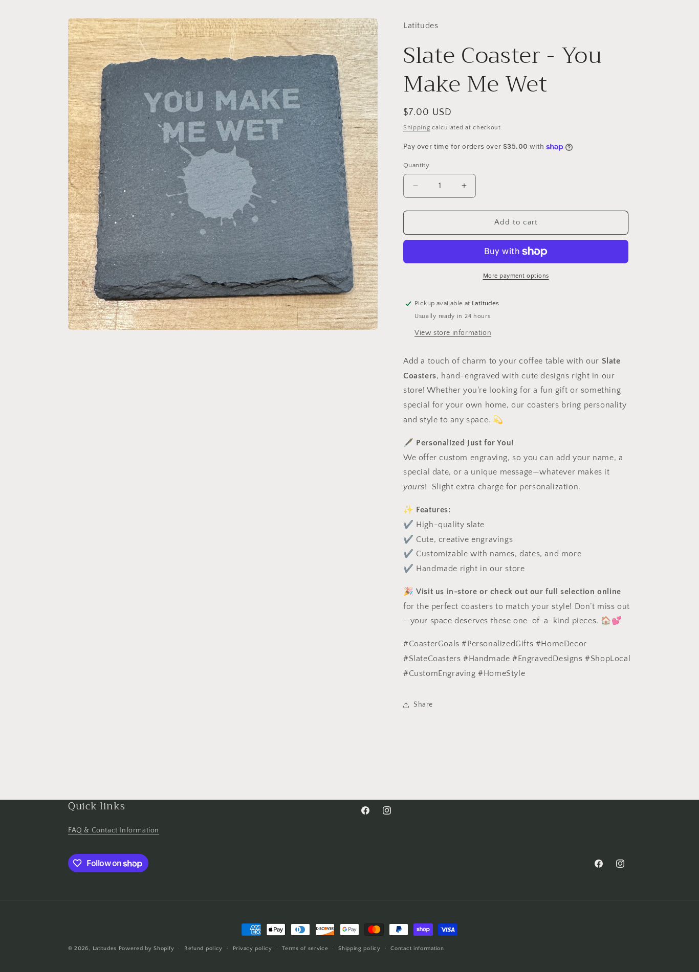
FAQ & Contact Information (113, 830)
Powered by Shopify (146, 948)
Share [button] (423, 704)
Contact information (417, 948)
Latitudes (105, 948)
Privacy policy (252, 948)
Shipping (416, 127)
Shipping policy (359, 948)
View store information (452, 333)
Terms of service (305, 948)
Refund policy (203, 948)
